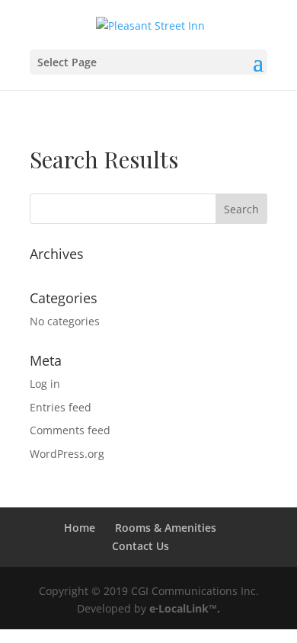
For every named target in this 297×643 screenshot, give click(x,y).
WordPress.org (67, 453)
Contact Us (140, 546)
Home (79, 527)
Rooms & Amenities (165, 527)
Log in (45, 383)
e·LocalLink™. (184, 608)
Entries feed (60, 407)
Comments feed (70, 430)
